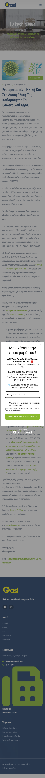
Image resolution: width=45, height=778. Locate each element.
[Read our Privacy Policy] (38, 408)
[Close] (41, 344)
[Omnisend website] (22, 431)
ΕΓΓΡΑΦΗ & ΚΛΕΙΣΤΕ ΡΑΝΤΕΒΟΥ (22, 417)
